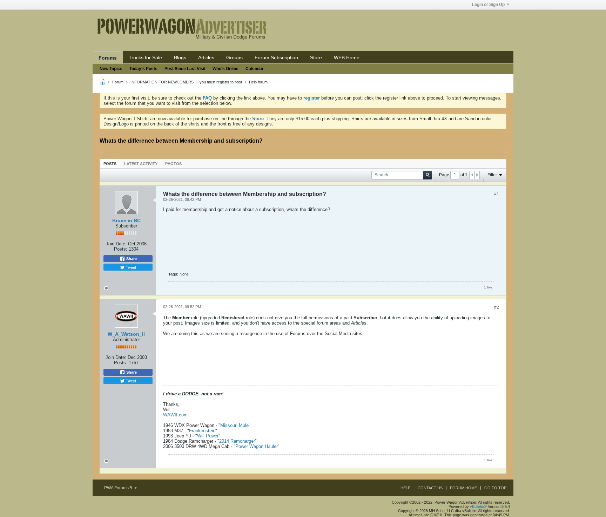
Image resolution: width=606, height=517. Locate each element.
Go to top (495, 488)
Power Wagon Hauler (256, 446)
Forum (117, 82)
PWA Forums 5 (118, 487)
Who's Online (225, 68)
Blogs (180, 57)
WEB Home (346, 57)
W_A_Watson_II (126, 334)
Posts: (120, 249)
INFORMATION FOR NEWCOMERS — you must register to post (186, 82)
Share (131, 259)
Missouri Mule (234, 425)
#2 (496, 307)
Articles (206, 57)
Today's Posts (143, 68)
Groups (234, 57)
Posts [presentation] (109, 164)
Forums (108, 58)
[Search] (427, 175)
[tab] (110, 163)
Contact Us (430, 488)
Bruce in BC (126, 220)
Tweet (130, 267)
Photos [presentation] (173, 164)
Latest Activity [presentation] (140, 164)
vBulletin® (478, 506)
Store (316, 57)
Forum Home (463, 488)
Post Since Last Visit (185, 68)
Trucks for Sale (145, 57)
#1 (496, 193)
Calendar (254, 68)
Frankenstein (202, 430)
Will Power (207, 435)
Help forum (258, 82)
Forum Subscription (276, 57)
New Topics (111, 68)
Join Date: (116, 243)
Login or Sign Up (488, 4)
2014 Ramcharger (237, 441)
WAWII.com (175, 414)
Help (405, 488)
